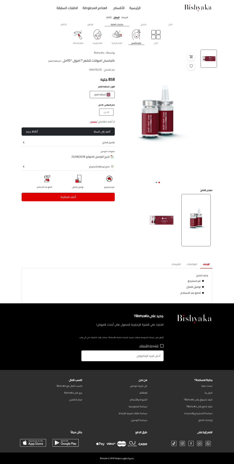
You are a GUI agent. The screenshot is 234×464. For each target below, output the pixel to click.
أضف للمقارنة (68, 197)
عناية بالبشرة (117, 43)
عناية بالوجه (97, 43)
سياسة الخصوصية (138, 406)
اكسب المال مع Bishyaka (69, 385)
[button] (159, 182)
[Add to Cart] (191, 57)
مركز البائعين (75, 399)
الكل (156, 43)
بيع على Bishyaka (73, 392)
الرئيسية (135, 8)
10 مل (106, 112)
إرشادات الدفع (205, 420)
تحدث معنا (206, 385)
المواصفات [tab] (192, 264)
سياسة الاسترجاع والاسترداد (198, 413)
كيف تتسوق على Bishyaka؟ (198, 399)
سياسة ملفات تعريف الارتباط (133, 413)
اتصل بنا (208, 392)
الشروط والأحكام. (148, 345)
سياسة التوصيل (139, 420)
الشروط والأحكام (138, 399)
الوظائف (143, 392)
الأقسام (119, 8)
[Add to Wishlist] (191, 66)
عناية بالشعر (136, 43)
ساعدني (93, 121)
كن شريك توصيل (138, 385)
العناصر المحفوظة (95, 8)
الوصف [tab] (206, 264)
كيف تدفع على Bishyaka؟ (199, 406)
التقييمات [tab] (176, 264)
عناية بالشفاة (78, 43)
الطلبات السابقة (67, 8)
